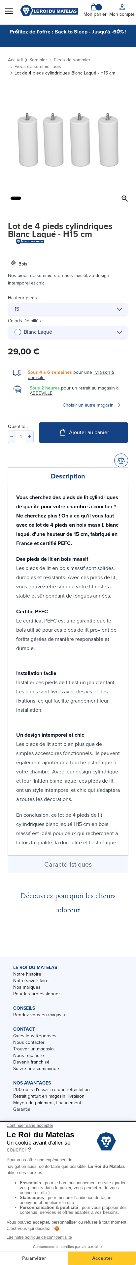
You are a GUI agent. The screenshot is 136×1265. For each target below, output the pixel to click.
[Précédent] (17, 31)
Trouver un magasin (33, 1048)
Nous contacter (29, 1042)
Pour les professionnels (37, 993)
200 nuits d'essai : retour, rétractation (51, 1089)
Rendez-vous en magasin (39, 1014)
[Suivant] (119, 31)
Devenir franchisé (31, 1062)
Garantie (21, 1109)
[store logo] (49, 10)
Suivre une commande (36, 1068)
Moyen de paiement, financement (47, 1102)
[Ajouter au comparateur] (121, 460)
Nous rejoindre (28, 1055)
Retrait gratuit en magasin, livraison (49, 1096)
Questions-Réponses (34, 1035)
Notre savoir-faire (31, 980)
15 (17, 309)
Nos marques (27, 987)
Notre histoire (27, 974)
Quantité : (18, 426)
